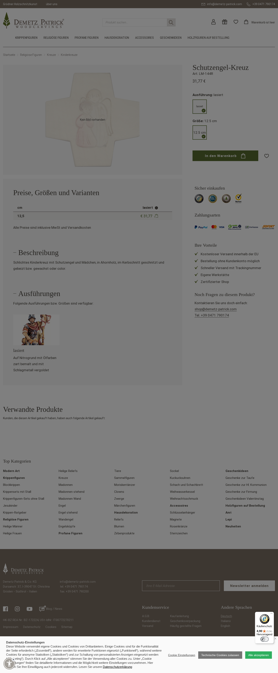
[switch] (264, 639)
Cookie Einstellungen (181, 655)
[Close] (13, 659)
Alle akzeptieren (258, 655)
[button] (9, 663)
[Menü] (271, 614)
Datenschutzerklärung (117, 667)
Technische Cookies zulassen (220, 655)
